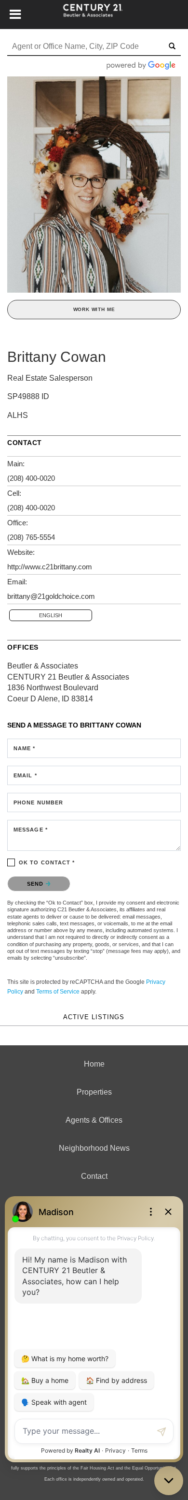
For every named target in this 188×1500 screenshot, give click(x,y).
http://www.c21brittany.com (49, 567)
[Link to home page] (94, 14)
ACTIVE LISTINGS (93, 1017)
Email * (25, 775)
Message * (30, 829)
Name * (24, 748)
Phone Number (38, 802)
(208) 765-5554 (31, 537)
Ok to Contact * (47, 862)
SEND (36, 884)
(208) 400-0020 (31, 478)
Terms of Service (58, 991)
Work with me (94, 309)
